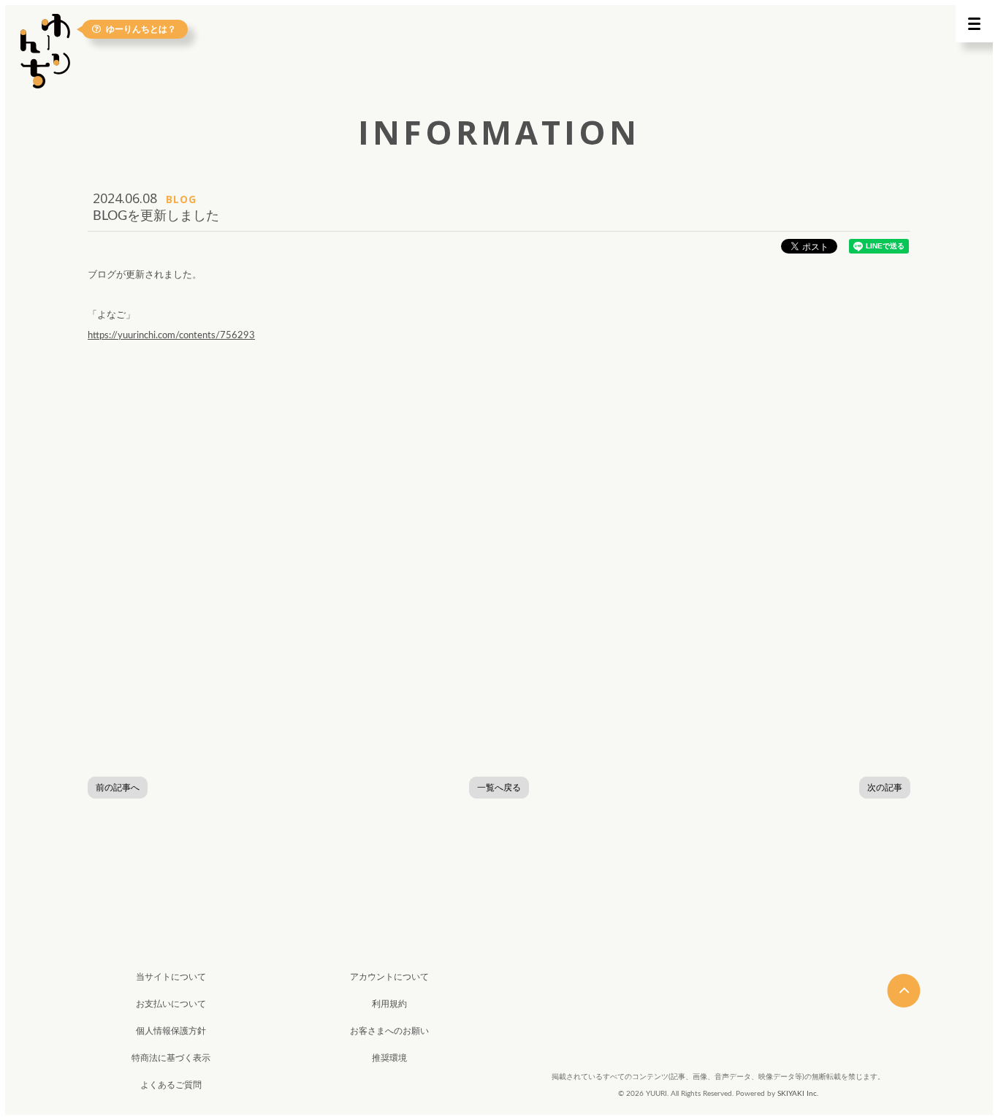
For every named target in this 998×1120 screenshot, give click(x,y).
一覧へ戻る (499, 787)
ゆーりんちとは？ (141, 29)
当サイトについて (171, 976)
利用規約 (389, 1003)
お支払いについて (171, 1003)
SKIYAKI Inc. (797, 1093)
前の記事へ (118, 787)
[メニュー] (974, 23)
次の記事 (884, 787)
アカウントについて (389, 976)
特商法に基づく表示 (171, 1058)
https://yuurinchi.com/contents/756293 (171, 335)
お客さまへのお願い (389, 1030)
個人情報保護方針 (171, 1030)
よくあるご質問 (171, 1085)
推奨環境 (389, 1058)
